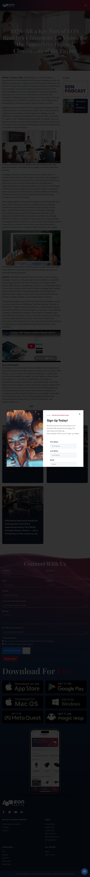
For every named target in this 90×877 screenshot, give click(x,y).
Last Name (54, 451)
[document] (45, 438)
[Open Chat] (84, 871)
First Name (54, 442)
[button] (79, 414)
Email (52, 460)
